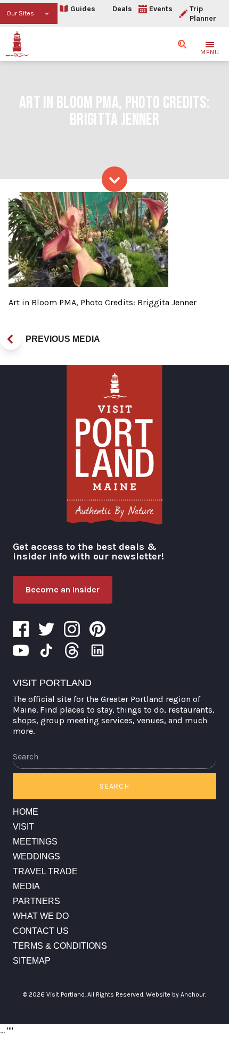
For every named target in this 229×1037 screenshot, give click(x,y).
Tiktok (46, 650)
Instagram (72, 629)
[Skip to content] (114, 179)
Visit (23, 826)
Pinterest (97, 629)
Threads (72, 650)
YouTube (20, 650)
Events (161, 8)
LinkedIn (97, 650)
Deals (122, 8)
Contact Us (41, 930)
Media (26, 886)
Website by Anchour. (176, 994)
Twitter (46, 629)
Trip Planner (203, 13)
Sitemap (32, 960)
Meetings (35, 841)
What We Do (41, 916)
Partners (36, 901)
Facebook (20, 629)
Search (114, 786)
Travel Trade (45, 871)
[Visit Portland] (17, 44)
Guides (82, 8)
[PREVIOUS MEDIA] (10, 339)
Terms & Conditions (60, 945)
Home (25, 811)
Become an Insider (63, 589)
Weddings (36, 856)
